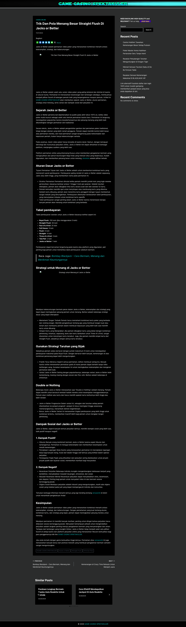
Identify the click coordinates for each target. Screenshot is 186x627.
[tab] (69, 606)
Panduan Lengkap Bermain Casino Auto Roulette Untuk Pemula (51, 592)
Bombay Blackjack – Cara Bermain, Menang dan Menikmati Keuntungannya (51, 564)
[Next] (109, 594)
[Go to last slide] (38, 594)
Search (123, 26)
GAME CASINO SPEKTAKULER (47, 550)
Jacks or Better (64, 550)
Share (59, 43)
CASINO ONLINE (41, 20)
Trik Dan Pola (88, 550)
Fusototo (135, 83)
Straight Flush (76, 550)
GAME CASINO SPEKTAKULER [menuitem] (48, 100)
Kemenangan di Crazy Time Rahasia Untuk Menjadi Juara (98, 564)
